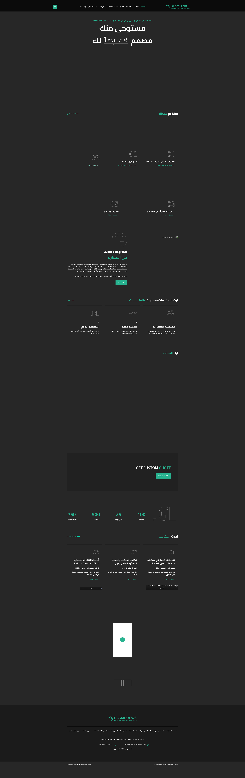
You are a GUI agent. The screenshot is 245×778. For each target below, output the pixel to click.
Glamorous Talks (113, 6)
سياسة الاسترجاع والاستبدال (143, 731)
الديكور (97, 568)
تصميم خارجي (81, 731)
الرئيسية (143, 6)
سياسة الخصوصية (171, 731)
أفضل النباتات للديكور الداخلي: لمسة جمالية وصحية (86, 563)
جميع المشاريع (71, 113)
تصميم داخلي (171, 568)
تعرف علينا (121, 282)
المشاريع (128, 6)
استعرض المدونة (72, 536)
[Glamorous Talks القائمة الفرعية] (107, 6)
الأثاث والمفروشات (106, 731)
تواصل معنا (83, 6)
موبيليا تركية (72, 731)
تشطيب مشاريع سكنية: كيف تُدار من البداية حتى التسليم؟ (161, 563)
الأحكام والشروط (159, 731)
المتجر (122, 6)
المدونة (134, 568)
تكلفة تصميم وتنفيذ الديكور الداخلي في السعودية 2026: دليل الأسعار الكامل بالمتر (124, 565)
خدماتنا (137, 6)
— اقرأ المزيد (170, 579)
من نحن (101, 6)
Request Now (163, 476)
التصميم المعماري (93, 731)
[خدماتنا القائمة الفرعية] (134, 6)
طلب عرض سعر (93, 6)
